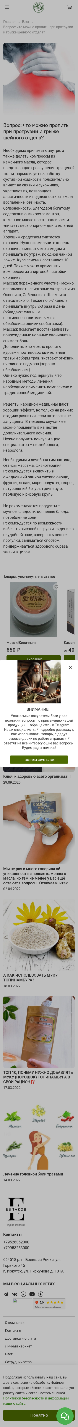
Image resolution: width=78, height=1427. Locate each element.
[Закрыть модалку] (70, 667)
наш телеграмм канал (39, 759)
